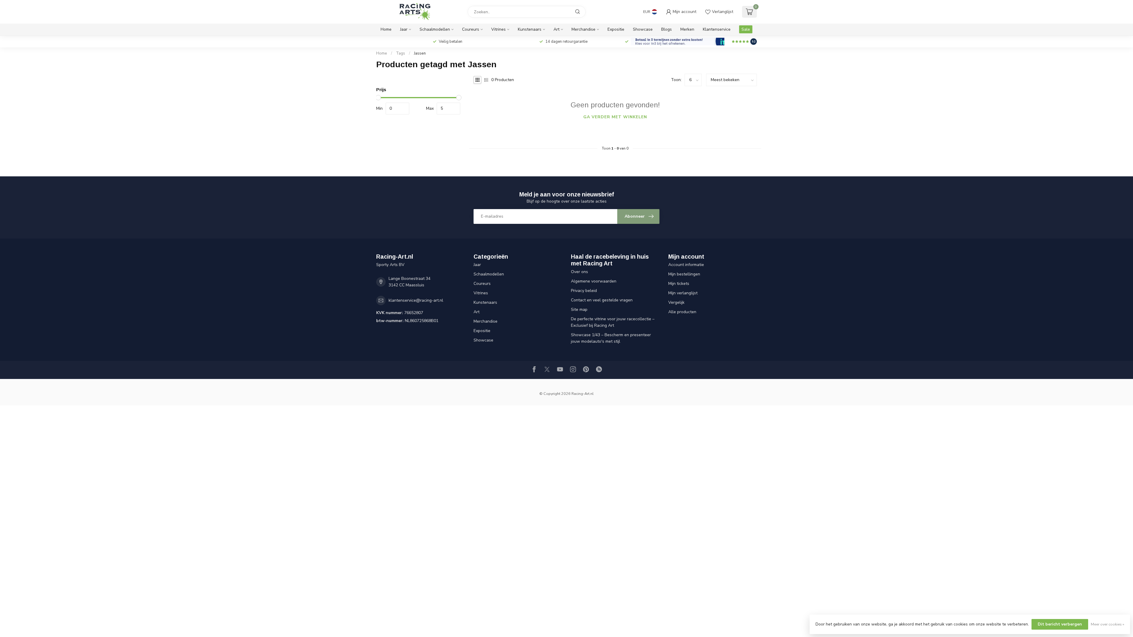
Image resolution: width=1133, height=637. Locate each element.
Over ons (579, 272)
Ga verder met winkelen (615, 117)
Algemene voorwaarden (593, 281)
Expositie (616, 29)
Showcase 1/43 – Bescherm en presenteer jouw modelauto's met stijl (611, 338)
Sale (745, 29)
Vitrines (498, 29)
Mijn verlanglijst (683, 293)
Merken (687, 29)
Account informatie (686, 264)
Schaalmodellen (435, 29)
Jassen (420, 53)
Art (556, 29)
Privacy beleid (584, 290)
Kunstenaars (529, 29)
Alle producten (682, 312)
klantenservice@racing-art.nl (416, 300)
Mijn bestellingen (684, 274)
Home (386, 29)
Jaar (403, 29)
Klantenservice (717, 29)
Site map (579, 309)
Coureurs (470, 29)
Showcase (643, 29)
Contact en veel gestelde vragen (602, 300)
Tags (400, 53)
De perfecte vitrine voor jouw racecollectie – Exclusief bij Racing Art (612, 322)
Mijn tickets (678, 283)
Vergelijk (676, 302)
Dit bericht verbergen (1060, 624)
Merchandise (583, 29)
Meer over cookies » (1107, 624)
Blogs (666, 29)
